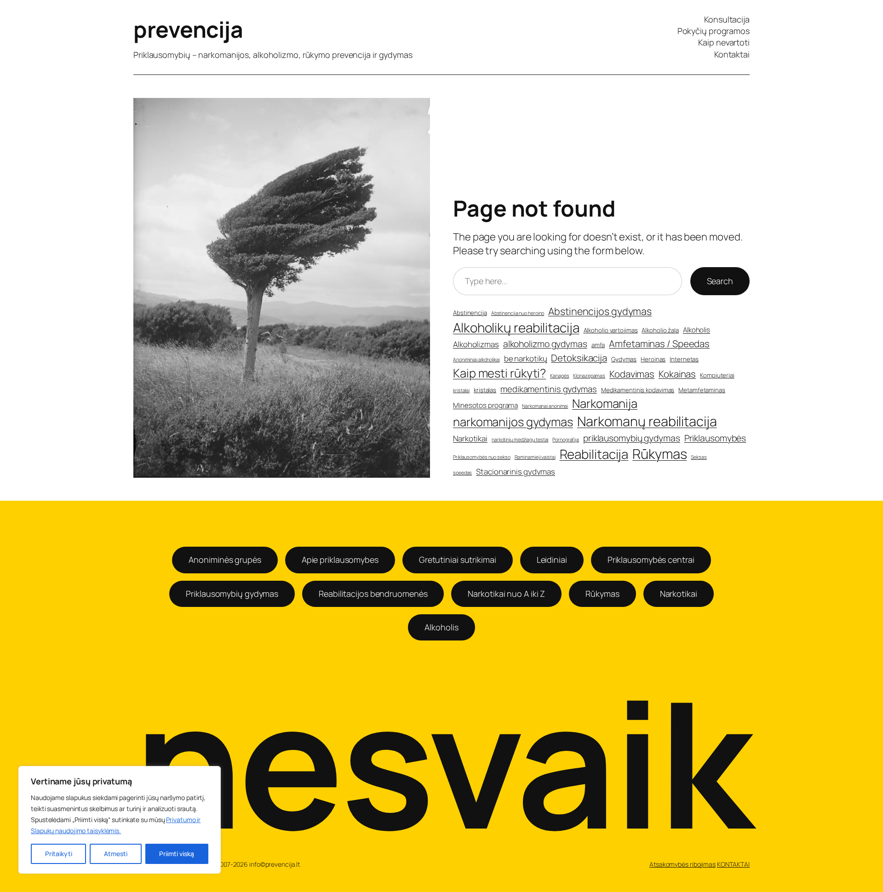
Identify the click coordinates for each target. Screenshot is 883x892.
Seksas (698, 457)
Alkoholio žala (660, 330)
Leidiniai (552, 559)
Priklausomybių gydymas (232, 593)
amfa (598, 345)
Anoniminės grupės (225, 559)
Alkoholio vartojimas (611, 330)
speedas (462, 472)
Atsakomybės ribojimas (682, 864)
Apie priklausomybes (340, 559)
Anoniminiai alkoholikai (476, 359)
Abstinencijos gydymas (600, 311)
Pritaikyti (58, 853)
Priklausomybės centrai (651, 559)
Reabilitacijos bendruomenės (373, 593)
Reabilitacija (594, 454)
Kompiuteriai (717, 375)
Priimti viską (176, 853)
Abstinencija (470, 313)
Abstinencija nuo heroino (518, 313)
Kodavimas (631, 373)
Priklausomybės (715, 438)
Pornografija (565, 439)
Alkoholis (696, 330)
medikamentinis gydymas (548, 389)
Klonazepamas (589, 375)
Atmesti (115, 853)
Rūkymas (659, 454)
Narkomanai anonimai (545, 406)
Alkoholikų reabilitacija (516, 327)
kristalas (485, 390)
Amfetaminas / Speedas (659, 343)
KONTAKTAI (733, 864)
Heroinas (653, 359)
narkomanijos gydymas (513, 422)
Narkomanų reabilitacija (647, 421)
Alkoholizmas (476, 344)
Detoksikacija (579, 357)
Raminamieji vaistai (535, 457)
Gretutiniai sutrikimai (457, 559)
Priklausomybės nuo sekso (481, 457)
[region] (119, 820)
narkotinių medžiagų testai (520, 439)
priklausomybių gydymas (631, 438)
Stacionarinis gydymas (515, 471)
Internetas (684, 359)
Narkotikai (470, 438)
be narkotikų (525, 358)
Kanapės (559, 375)
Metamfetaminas (701, 390)
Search (720, 280)
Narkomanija (604, 403)
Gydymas (623, 359)
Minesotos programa (485, 405)
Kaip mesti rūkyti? (499, 373)
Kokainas (677, 373)
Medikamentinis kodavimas (638, 390)
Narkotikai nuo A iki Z (506, 593)
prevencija (188, 29)
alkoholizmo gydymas (545, 343)
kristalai (461, 390)
